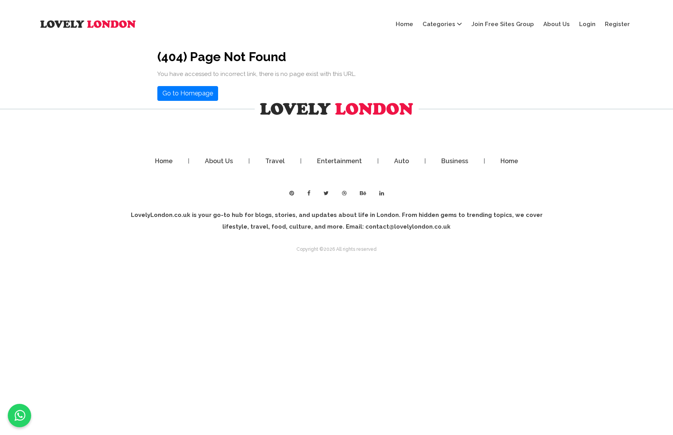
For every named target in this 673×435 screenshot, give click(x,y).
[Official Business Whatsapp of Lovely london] (19, 415)
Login (587, 24)
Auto (401, 161)
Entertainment (339, 161)
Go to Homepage (187, 93)
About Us (556, 24)
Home (404, 24)
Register (617, 24)
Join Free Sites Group (502, 24)
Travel (275, 161)
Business (454, 161)
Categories (439, 24)
